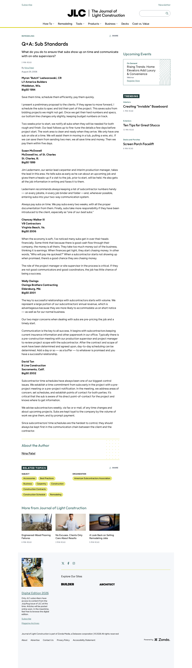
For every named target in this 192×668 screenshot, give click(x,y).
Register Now (133, 80)
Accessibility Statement (84, 640)
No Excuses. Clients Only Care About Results (69, 537)
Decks (125, 23)
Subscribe (27, 4)
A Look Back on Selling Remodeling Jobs (101, 537)
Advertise (35, 640)
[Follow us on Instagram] (74, 563)
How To (47, 23)
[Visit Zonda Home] (157, 640)
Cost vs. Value (140, 23)
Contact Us (48, 640)
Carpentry (41, 483)
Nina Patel (29, 68)
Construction (57, 483)
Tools (79, 23)
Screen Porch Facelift (138, 144)
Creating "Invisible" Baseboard (145, 106)
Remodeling (65, 23)
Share (115, 36)
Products (93, 23)
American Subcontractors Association (92, 478)
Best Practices (47, 478)
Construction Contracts (34, 489)
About (24, 640)
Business (110, 23)
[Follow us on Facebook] (68, 563)
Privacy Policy (63, 640)
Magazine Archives (30, 623)
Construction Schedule (34, 494)
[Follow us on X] (63, 563)
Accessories (29, 478)
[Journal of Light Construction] (96, 13)
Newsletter (164, 4)
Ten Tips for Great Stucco (141, 125)
